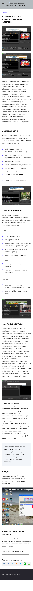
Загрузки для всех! (16, 5)
